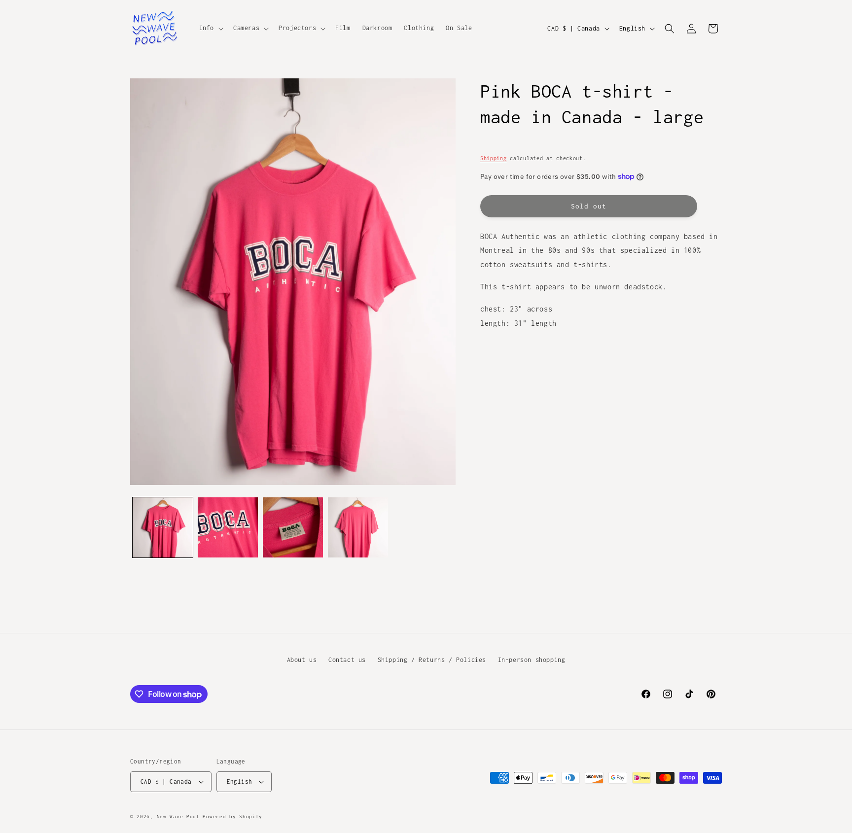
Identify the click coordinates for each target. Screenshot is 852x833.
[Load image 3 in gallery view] (293, 527)
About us (302, 659)
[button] (210, 28)
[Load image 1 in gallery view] (163, 527)
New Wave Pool (178, 816)
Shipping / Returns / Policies (432, 659)
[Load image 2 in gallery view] (228, 527)
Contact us (347, 659)
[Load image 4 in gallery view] (358, 527)
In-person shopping (532, 659)
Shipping (493, 158)
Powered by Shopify (232, 816)
